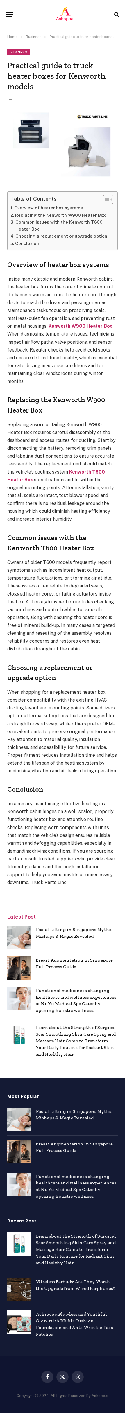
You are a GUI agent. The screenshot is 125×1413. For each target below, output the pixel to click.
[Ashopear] (65, 14)
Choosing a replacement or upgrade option (61, 236)
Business (18, 52)
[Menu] (9, 14)
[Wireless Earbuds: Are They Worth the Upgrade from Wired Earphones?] (19, 1289)
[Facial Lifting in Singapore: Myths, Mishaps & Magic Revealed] (19, 937)
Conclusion (27, 243)
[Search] (116, 14)
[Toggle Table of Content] (105, 200)
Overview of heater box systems (48, 207)
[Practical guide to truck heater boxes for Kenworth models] (62, 146)
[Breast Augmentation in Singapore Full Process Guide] (19, 968)
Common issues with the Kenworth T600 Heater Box (59, 226)
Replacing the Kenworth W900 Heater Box (60, 215)
